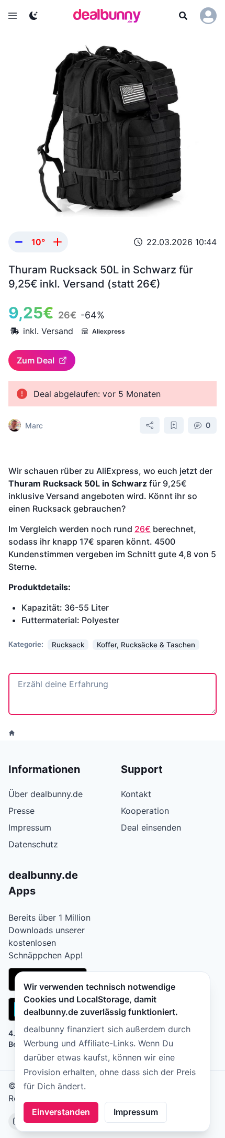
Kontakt (136, 794)
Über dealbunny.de (45, 794)
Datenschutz (33, 844)
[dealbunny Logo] (110, 15)
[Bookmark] (174, 425)
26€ (142, 529)
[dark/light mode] (33, 15)
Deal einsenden (151, 827)
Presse (21, 810)
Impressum (136, 1112)
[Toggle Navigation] (12, 15)
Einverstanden (61, 1112)
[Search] (183, 15)
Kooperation (145, 810)
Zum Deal (35, 360)
